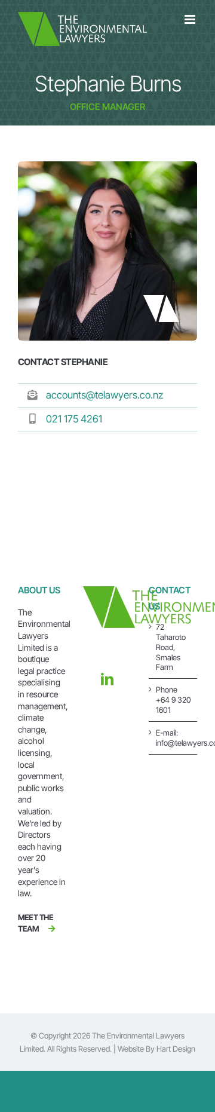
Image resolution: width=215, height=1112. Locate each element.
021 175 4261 (74, 419)
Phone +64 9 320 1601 (173, 700)
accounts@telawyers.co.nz (104, 395)
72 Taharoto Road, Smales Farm (171, 647)
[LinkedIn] (107, 679)
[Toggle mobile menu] (191, 19)
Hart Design (175, 1048)
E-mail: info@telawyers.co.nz (173, 738)
